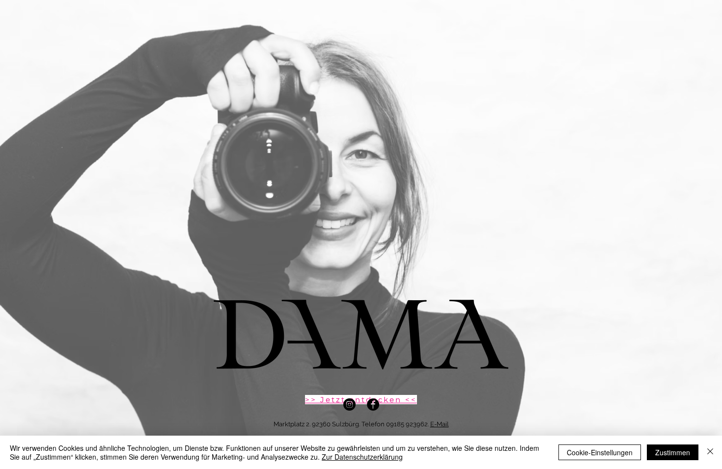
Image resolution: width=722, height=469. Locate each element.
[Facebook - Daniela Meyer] (373, 404)
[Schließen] (710, 452)
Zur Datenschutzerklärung (362, 457)
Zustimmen (672, 452)
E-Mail (439, 424)
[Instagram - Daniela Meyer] (349, 404)
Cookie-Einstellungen (600, 452)
